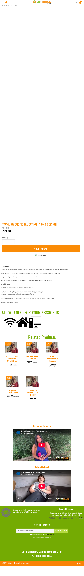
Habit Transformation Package (52, 358)
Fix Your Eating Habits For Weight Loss (12, 358)
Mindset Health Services (11, 6)
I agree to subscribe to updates (42, 534)
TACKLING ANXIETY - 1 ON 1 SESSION (33, 392)
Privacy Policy (50, 534)
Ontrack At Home (13, 563)
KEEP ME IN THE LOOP (61, 531)
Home (2, 6)
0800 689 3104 (43, 556)
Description (6, 266)
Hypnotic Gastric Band (13, 391)
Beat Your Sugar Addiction (32, 357)
